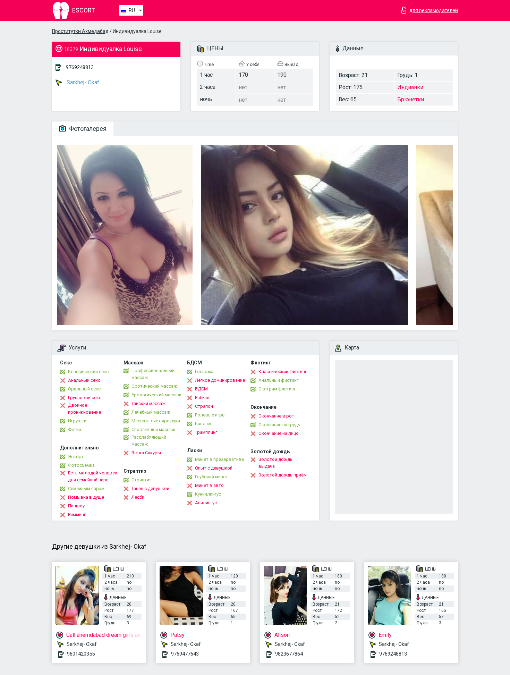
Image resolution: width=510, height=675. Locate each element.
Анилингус (206, 502)
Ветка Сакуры (146, 452)
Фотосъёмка (81, 465)
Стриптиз (141, 479)
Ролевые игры (210, 414)
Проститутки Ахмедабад (80, 31)
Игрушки (77, 420)
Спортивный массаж (153, 429)
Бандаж (203, 423)
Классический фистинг (282, 371)
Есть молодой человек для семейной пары (92, 476)
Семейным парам (86, 488)
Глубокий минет (211, 476)
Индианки (410, 87)
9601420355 (81, 654)
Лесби (137, 497)
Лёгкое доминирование (220, 380)
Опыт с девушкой (213, 468)
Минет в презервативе (219, 459)
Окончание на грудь (279, 424)
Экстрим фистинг (277, 388)
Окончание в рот (276, 416)
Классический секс (88, 371)
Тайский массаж (148, 403)
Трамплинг (206, 432)
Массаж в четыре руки (155, 420)
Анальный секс (84, 380)
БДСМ (201, 388)
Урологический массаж (156, 394)
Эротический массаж (154, 386)
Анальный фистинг (278, 380)
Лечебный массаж (150, 412)
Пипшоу (76, 505)
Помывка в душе (86, 497)
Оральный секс (84, 388)
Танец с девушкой (150, 488)
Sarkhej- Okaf (82, 82)
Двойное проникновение (84, 409)
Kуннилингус (208, 494)
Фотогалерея (87, 128)
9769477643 (185, 654)
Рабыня (203, 397)
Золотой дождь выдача (275, 463)
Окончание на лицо (278, 433)
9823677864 (289, 654)
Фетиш (75, 429)
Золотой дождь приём (282, 475)
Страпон (204, 406)
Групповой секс (84, 397)
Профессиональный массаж (153, 374)
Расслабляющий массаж (148, 440)
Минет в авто (209, 485)
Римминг (77, 514)
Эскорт (76, 456)
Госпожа (204, 371)
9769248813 (80, 67)
